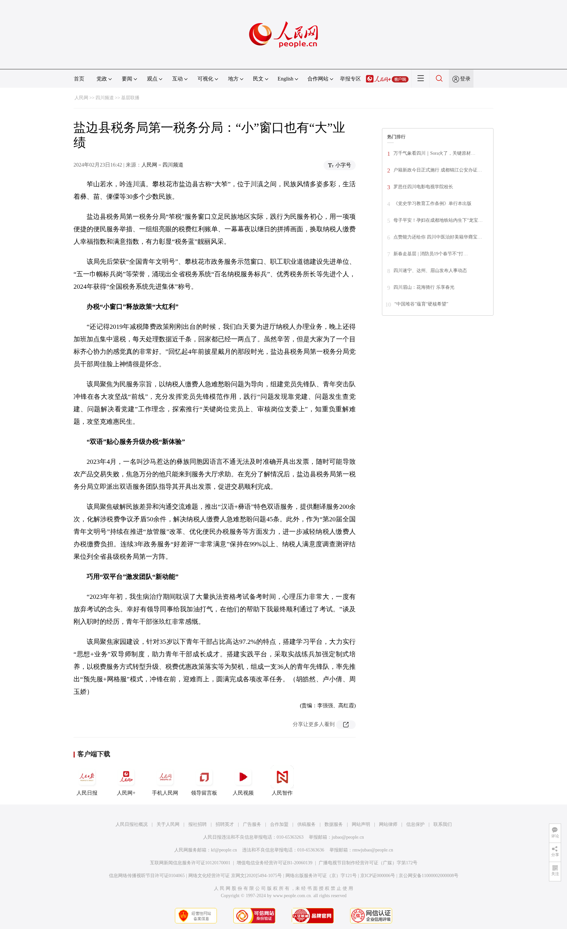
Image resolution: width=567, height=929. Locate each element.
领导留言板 (204, 793)
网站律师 (388, 824)
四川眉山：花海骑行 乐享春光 (423, 287)
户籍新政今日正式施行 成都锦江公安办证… (437, 170)
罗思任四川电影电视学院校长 (423, 186)
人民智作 (282, 793)
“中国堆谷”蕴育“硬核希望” (421, 304)
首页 (79, 78)
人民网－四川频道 (162, 165)
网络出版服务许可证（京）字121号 (321, 875)
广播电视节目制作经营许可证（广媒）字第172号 (368, 862)
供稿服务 (306, 824)
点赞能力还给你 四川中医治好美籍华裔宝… (437, 237)
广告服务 (252, 824)
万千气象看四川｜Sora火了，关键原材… (434, 153)
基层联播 (130, 97)
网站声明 (361, 824)
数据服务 (334, 824)
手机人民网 (165, 793)
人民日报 (86, 793)
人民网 (81, 97)
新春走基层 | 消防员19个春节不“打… (430, 253)
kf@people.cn (224, 850)
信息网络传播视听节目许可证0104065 (147, 875)
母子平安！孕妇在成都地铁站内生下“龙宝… (438, 220)
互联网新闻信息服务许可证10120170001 (190, 862)
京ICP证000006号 (377, 875)
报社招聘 (197, 824)
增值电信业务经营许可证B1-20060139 (274, 862)
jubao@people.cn (348, 837)
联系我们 (442, 824)
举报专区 (350, 78)
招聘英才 (225, 824)
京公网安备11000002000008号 (428, 875)
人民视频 (243, 793)
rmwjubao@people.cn (372, 850)
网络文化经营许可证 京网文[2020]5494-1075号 (235, 875)
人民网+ (126, 793)
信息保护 (415, 824)
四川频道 (104, 97)
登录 (465, 78)
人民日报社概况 (132, 824)
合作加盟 (279, 824)
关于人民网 (168, 824)
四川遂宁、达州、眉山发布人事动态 (430, 270)
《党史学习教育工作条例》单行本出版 (432, 203)
